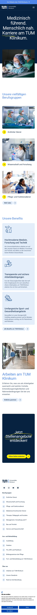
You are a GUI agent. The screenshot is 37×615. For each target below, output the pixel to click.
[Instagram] (9, 488)
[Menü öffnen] (33, 7)
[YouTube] (13, 488)
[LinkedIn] (18, 488)
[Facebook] (4, 488)
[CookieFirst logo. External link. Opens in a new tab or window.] (2, 592)
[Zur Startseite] (9, 7)
